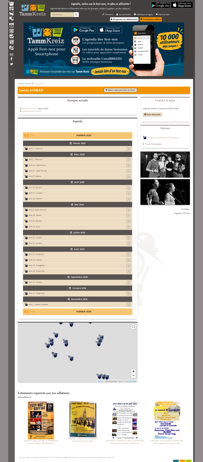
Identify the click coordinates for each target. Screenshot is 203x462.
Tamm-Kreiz (24, 83)
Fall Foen (26, 108)
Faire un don (164, 14)
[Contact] (11, 55)
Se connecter (125, 14)
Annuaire (39, 83)
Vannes (39, 198)
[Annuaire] (11, 31)
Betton (38, 176)
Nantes (39, 215)
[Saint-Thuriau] (66, 344)
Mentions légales (62, 457)
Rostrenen (40, 271)
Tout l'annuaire (153, 143)
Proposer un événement (80, 457)
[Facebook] (11, 60)
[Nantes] (104, 377)
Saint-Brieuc (41, 165)
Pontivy (39, 282)
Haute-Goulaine (41, 304)
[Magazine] (11, 42)
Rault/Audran (28, 111)
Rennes (39, 187)
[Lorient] (55, 355)
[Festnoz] (11, 3)
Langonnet (40, 293)
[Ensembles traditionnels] (11, 17)
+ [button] (133, 371)
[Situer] (128, 149)
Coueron (39, 148)
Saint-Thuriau (41, 171)
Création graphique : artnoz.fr (103, 457)
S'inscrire (109, 14)
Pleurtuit (38, 159)
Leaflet (99, 381)
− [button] (133, 375)
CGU (53, 457)
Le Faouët (40, 254)
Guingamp (40, 265)
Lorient (39, 193)
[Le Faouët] (52, 343)
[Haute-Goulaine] (107, 377)
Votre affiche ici (24, 397)
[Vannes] (71, 358)
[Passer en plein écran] (133, 326)
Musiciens (174, 137)
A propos (23, 457)
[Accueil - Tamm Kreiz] (32, 9)
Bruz (38, 226)
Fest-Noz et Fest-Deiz (157, 137)
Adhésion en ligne (145, 14)
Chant (34, 108)
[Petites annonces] (11, 48)
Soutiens (47, 457)
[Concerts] (11, 9)
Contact (40, 457)
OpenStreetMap (131, 381)
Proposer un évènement (125, 19)
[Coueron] (99, 376)
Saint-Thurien (40, 210)
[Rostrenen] (56, 335)
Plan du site (31, 457)
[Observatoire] (11, 37)
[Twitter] (11, 65)
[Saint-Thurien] (48, 346)
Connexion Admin (151, 19)
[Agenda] (11, 26)
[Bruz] (99, 344)
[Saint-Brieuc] (71, 324)
